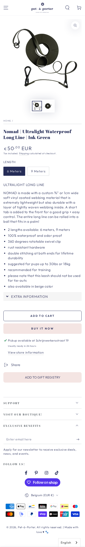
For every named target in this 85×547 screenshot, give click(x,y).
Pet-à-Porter (26, 527)
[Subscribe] (79, 439)
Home (7, 120)
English (66, 542)
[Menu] (6, 8)
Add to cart (42, 315)
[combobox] (69, 542)
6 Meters (14, 171)
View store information (26, 352)
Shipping (24, 153)
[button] (67, 8)
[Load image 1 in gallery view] (37, 106)
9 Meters (38, 171)
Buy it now (42, 328)
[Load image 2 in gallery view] (48, 106)
